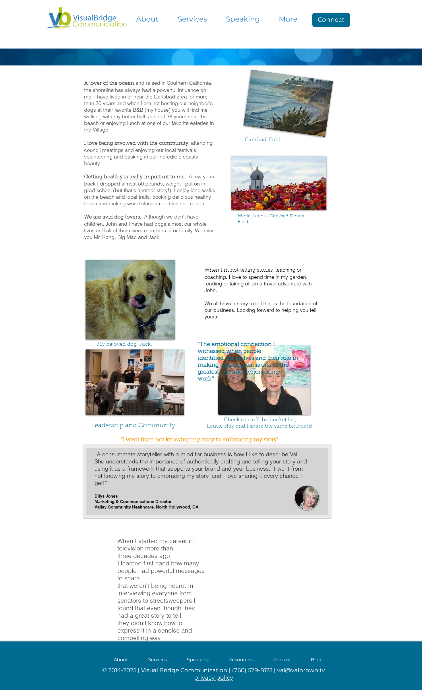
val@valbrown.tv (301, 670)
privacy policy (213, 677)
